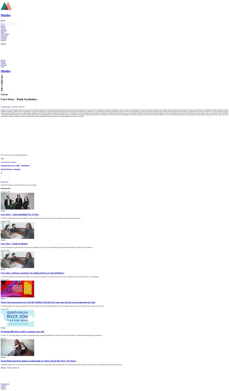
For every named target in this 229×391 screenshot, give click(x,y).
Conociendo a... (5, 34)
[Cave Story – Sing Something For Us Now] (17, 209)
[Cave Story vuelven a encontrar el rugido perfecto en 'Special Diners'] (17, 267)
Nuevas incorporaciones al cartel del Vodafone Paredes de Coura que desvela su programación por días (48, 302)
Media (2, 32)
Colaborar (3, 385)
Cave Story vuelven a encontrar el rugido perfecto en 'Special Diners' (32, 273)
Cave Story (4, 162)
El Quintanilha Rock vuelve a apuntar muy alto (22, 331)
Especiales (4, 37)
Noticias (3, 26)
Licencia (3, 387)
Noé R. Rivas (7, 107)
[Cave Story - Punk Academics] (17, 238)
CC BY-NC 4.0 (14, 367)
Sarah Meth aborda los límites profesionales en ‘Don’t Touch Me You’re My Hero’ (38, 361)
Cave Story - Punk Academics (14, 243)
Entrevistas (4, 30)
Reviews (3, 27)
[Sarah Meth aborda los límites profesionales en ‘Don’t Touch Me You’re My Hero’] (17, 355)
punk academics (11, 162)
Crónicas (3, 29)
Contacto (3, 40)
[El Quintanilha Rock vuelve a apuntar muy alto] (17, 326)
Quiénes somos (5, 384)
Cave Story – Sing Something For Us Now (20, 214)
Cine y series (4, 35)
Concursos (4, 38)
